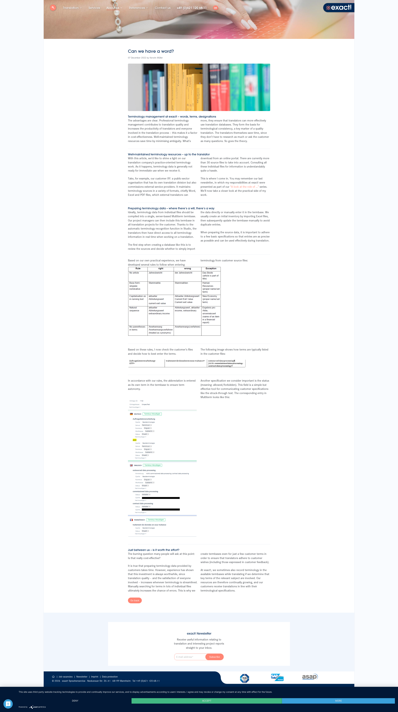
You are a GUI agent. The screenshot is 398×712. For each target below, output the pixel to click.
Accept (206, 700)
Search (53, 8)
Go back (134, 600)
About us (112, 8)
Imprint (95, 676)
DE (215, 8)
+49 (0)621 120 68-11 (192, 8)
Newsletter (82, 676)
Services (94, 8)
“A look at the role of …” (244, 186)
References (137, 8)
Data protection (110, 676)
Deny (75, 700)
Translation (71, 8)
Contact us (163, 8)
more (338, 700)
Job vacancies (66, 676)
